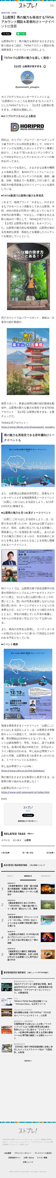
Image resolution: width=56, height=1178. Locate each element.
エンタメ (17, 840)
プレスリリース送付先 (43, 1153)
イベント (5, 840)
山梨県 (27, 840)
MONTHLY (46, 876)
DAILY (10, 876)
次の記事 (50, 853)
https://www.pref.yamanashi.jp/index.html (25, 792)
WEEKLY (28, 876)
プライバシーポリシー (23, 1153)
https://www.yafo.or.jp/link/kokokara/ (23, 770)
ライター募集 (42, 1158)
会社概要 (7, 1153)
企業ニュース (28, 1162)
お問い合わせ (29, 1158)
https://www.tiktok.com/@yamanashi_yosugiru (28, 427)
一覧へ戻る (28, 853)
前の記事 (5, 853)
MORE (27, 1060)
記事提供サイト (15, 1158)
